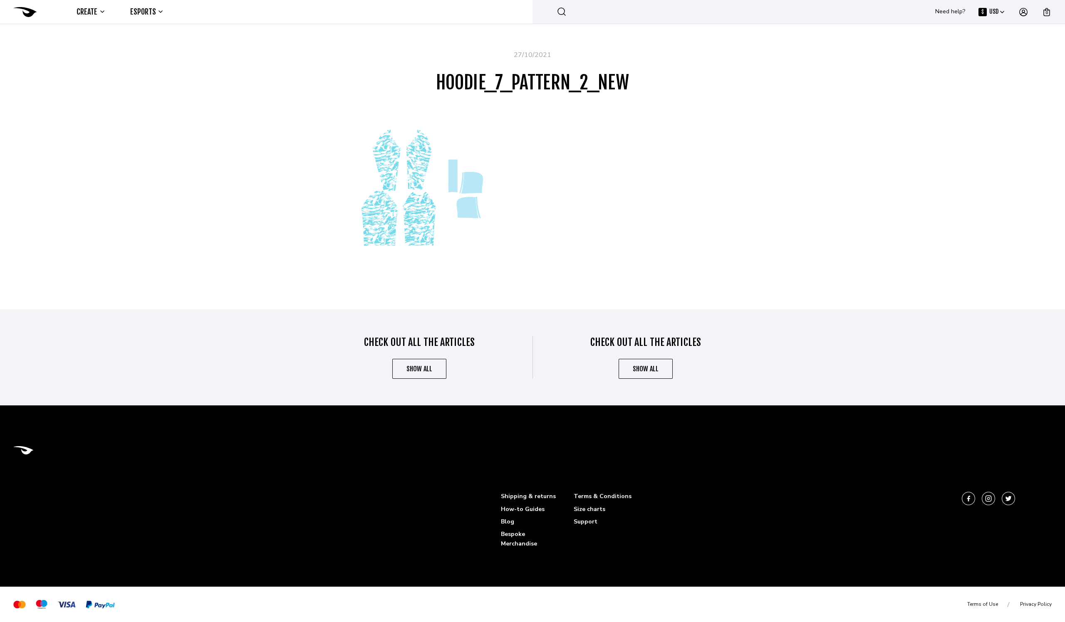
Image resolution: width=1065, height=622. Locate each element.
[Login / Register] (1023, 12)
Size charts (589, 509)
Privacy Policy (1036, 604)
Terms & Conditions (603, 496)
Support (585, 522)
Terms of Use (982, 604)
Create (87, 11)
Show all (419, 369)
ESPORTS (143, 11)
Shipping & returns (528, 496)
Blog (507, 522)
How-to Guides (523, 509)
